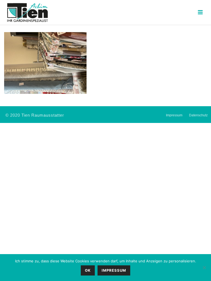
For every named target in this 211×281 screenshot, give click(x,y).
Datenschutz (198, 115)
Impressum (174, 115)
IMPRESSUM (114, 270)
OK (88, 270)
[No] (204, 267)
